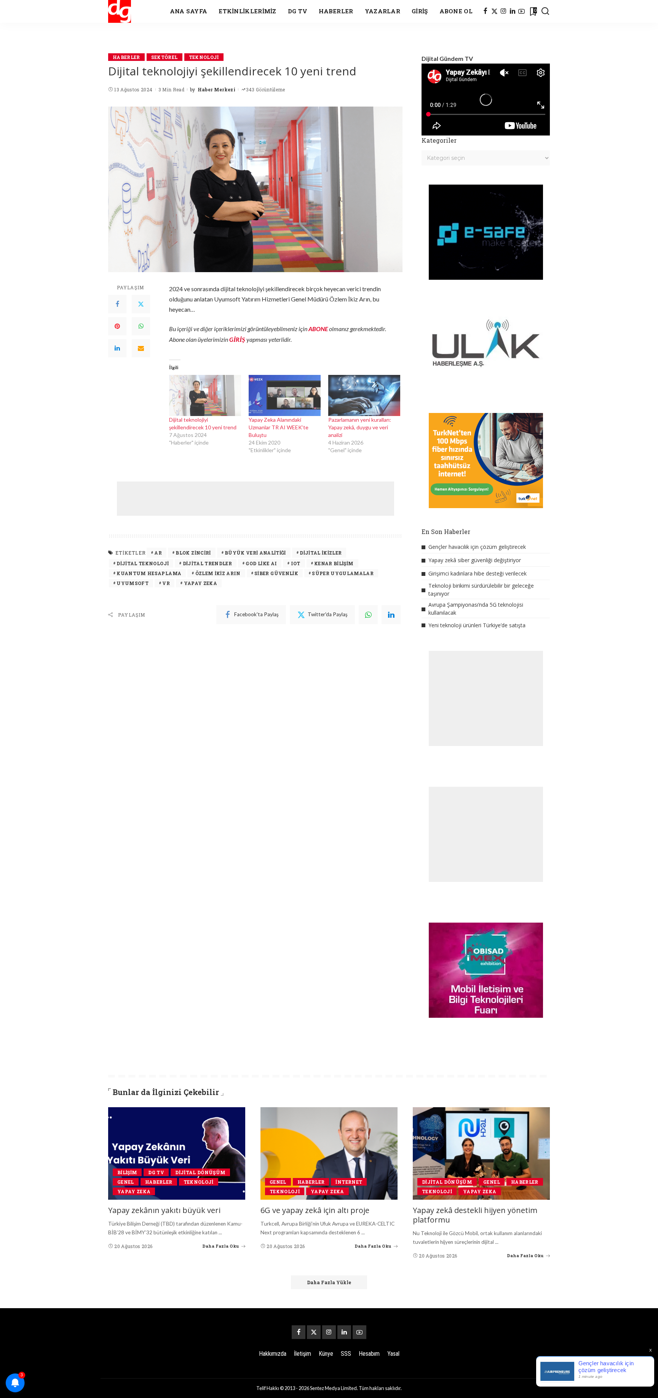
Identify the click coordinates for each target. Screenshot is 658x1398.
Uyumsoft (133, 583)
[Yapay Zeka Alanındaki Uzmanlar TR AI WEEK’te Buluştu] (285, 395)
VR (166, 583)
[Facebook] (485, 11)
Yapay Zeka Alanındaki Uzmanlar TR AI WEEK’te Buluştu (278, 427)
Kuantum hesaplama (149, 573)
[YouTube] (521, 11)
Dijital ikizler (321, 553)
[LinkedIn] (512, 11)
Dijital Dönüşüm (200, 1172)
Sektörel (164, 57)
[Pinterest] (117, 326)
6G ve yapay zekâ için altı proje (314, 1210)
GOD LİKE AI (261, 563)
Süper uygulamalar (343, 573)
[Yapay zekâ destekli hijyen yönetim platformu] (481, 1153)
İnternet (348, 1182)
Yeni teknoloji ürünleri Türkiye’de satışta (476, 625)
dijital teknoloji (143, 563)
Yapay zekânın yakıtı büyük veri (164, 1210)
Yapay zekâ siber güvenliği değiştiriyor (474, 560)
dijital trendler (207, 563)
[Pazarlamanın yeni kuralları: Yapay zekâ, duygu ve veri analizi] (364, 395)
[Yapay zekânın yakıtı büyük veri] (176, 1153)
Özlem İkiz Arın (218, 573)
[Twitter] (141, 304)
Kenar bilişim (333, 563)
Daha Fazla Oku (220, 1246)
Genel (125, 1182)
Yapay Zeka (200, 583)
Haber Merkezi (216, 89)
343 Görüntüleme (265, 89)
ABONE (318, 328)
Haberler (126, 57)
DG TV (156, 1172)
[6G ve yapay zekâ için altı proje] (329, 1153)
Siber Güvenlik (276, 573)
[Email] (141, 348)
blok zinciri (193, 553)
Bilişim (127, 1172)
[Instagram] (503, 11)
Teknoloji (204, 57)
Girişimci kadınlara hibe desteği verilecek (477, 573)
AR (158, 553)
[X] (494, 11)
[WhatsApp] (141, 326)
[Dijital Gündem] (119, 11)
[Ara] (545, 11)
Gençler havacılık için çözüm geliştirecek (477, 546)
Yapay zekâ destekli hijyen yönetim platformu (475, 1215)
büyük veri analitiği (255, 553)
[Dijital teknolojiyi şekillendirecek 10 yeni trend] (205, 395)
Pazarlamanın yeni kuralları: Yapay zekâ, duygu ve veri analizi (359, 427)
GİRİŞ (237, 339)
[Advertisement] (255, 498)
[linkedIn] (391, 614)
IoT (295, 563)
